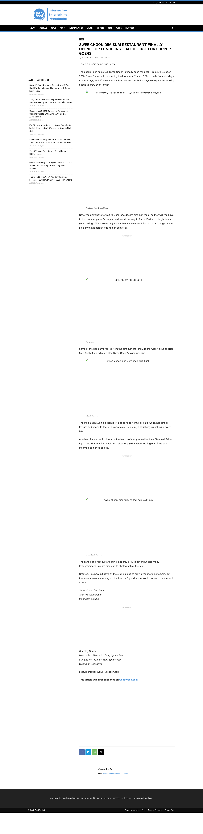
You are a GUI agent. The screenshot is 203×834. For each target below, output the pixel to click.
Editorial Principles (155, 810)
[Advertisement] (125, 14)
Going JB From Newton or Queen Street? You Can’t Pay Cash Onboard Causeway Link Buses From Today (49, 88)
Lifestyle (43, 28)
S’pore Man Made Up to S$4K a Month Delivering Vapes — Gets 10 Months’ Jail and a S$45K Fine (50, 141)
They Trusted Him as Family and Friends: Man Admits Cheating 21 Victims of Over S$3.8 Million (50, 101)
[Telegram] (163, 2)
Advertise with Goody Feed (135, 810)
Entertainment (76, 28)
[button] (172, 28)
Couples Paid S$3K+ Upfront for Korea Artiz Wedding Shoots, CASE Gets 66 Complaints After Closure (48, 114)
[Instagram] (156, 2)
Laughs (90, 28)
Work (119, 28)
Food (62, 28)
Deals (53, 28)
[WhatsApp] (94, 752)
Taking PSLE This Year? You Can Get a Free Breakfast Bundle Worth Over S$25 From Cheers (50, 178)
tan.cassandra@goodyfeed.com (115, 773)
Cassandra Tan (87, 58)
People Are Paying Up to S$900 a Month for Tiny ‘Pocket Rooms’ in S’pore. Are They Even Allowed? (50, 165)
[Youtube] (173, 2)
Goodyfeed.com (128, 679)
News (32, 28)
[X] (170, 2)
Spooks (100, 28)
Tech (110, 28)
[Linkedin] (159, 2)
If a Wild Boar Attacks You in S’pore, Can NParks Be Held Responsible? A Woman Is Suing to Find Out (50, 128)
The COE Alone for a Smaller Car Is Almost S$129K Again (48, 152)
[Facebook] (153, 2)
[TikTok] (166, 2)
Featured (129, 28)
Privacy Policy (170, 810)
